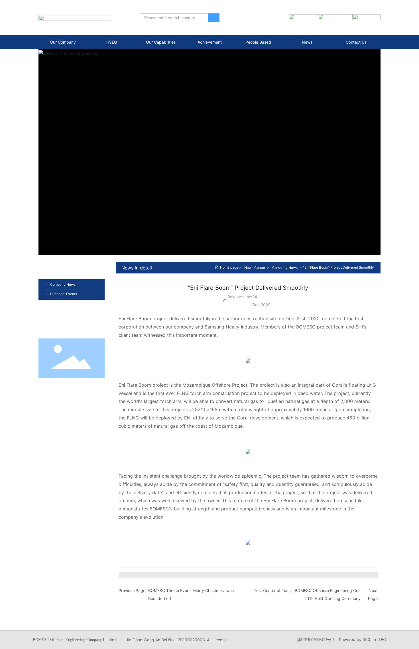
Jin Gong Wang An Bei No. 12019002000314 (168, 639)
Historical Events (63, 294)
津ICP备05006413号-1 (316, 640)
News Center (254, 267)
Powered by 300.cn (357, 639)
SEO (382, 639)
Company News (63, 284)
